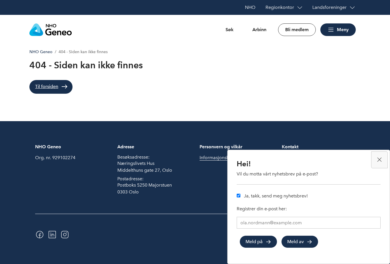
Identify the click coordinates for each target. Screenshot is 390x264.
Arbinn (259, 29)
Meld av (295, 241)
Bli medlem (297, 29)
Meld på (254, 241)
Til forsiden (46, 86)
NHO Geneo (41, 51)
